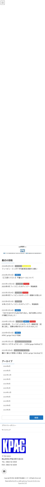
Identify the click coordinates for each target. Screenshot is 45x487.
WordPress (15, 481)
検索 (36, 417)
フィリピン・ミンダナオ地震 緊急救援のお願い (19, 269)
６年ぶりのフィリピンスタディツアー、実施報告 (20, 304)
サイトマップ (6, 430)
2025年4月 (6, 384)
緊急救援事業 (26, 266)
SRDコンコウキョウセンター (23, 341)
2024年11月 (7, 392)
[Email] (4, 471)
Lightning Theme (26, 481)
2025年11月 (7, 375)
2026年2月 (6, 370)
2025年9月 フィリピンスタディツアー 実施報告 (19, 286)
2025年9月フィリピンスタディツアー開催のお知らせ (22, 295)
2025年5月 (6, 379)
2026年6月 (6, 366)
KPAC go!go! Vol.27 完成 (11, 335)
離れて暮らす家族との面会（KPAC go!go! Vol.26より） (23, 353)
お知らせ (17, 275)
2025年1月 (6, 388)
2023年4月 (6, 405)
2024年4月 (6, 397)
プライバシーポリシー (9, 425)
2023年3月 (6, 410)
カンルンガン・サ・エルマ (21, 350)
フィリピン (18, 266)
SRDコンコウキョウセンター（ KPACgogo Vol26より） (23, 344)
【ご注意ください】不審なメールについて (18, 278)
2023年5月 (6, 401)
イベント (26, 283)
